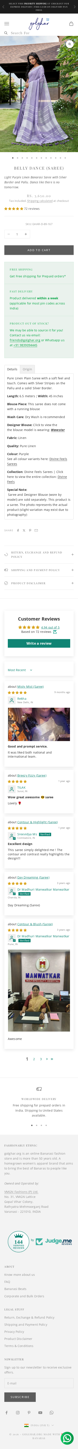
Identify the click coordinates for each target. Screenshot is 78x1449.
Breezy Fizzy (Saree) (31, 775)
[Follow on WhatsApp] (51, 1412)
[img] (17, 693)
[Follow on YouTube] (40, 1412)
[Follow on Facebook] (6, 1412)
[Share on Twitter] (24, 530)
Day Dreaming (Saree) (33, 877)
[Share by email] (36, 530)
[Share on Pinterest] (30, 530)
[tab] (12, 369)
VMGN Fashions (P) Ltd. (21, 1192)
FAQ (7, 1282)
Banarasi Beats (15, 1289)
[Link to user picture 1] (39, 724)
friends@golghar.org (25, 340)
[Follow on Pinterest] (29, 1412)
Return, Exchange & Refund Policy (29, 1317)
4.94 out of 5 (50, 627)
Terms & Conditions (19, 1346)
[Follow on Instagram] (18, 1412)
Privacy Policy (14, 1332)
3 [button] (41, 1059)
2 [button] (34, 1059)
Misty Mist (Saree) (30, 686)
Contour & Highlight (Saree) (37, 822)
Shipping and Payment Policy (25, 1324)
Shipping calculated (40, 201)
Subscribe (20, 1397)
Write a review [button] (39, 643)
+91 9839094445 (25, 345)
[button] (14, 209)
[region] (39, 1102)
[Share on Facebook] (18, 530)
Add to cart (39, 250)
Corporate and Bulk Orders (24, 1296)
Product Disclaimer (18, 1339)
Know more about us (19, 1275)
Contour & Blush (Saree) (35, 924)
